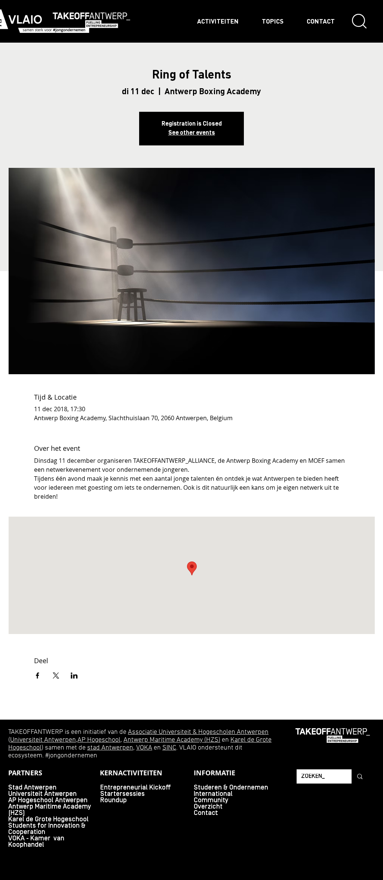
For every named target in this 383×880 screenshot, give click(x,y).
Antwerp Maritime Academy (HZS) (171, 740)
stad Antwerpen (110, 748)
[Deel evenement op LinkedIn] (74, 676)
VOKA (144, 748)
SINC (169, 748)
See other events (191, 133)
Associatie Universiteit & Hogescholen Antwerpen (198, 732)
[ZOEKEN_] (359, 776)
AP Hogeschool (98, 740)
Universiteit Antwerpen (43, 740)
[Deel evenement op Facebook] (37, 676)
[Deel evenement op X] (55, 676)
